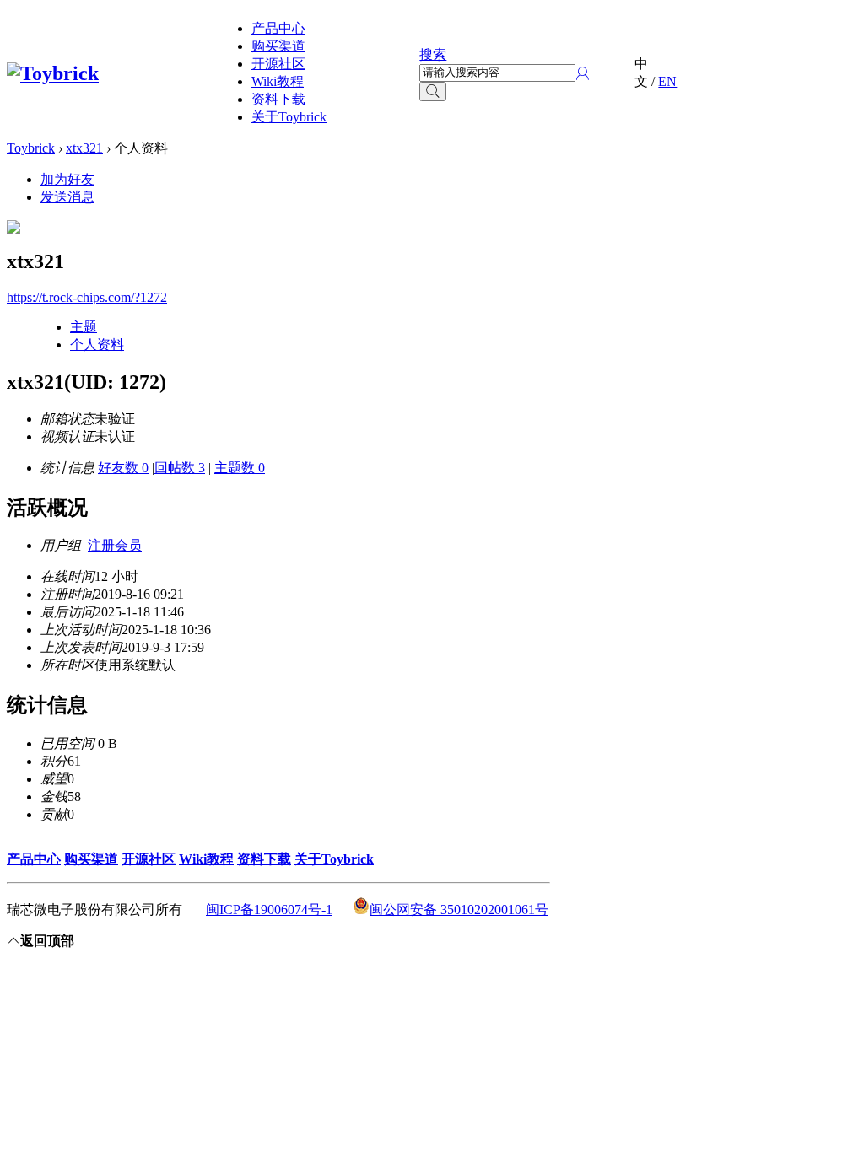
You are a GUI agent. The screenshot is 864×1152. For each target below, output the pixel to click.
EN (667, 81)
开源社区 (278, 64)
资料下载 (278, 99)
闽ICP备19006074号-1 (269, 909)
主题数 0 (239, 467)
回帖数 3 (179, 467)
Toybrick (31, 148)
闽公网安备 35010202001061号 (459, 909)
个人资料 (97, 344)
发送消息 (67, 197)
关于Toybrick (289, 117)
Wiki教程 (277, 81)
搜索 (432, 54)
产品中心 (278, 28)
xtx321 (84, 148)
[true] (432, 91)
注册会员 (115, 545)
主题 (83, 327)
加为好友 (67, 179)
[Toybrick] (53, 73)
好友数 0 (123, 467)
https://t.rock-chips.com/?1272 (87, 297)
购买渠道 (278, 46)
